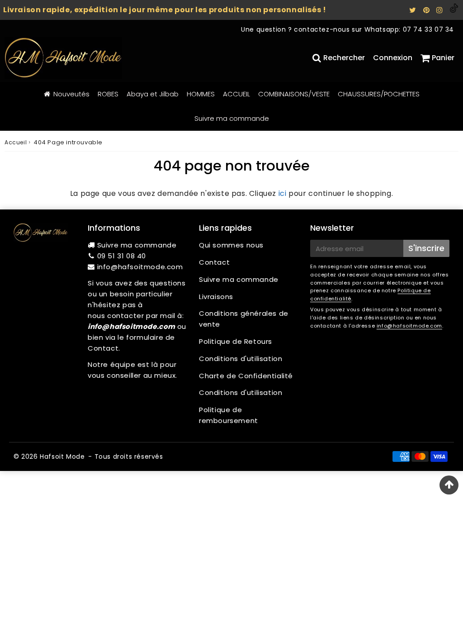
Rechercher (344, 57)
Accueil (16, 142)
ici (283, 193)
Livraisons (216, 296)
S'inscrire (426, 248)
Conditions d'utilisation (240, 358)
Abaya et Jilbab (153, 94)
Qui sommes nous (231, 245)
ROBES (108, 94)
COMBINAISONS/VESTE (294, 94)
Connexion (392, 57)
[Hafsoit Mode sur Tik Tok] (453, 10)
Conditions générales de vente (243, 319)
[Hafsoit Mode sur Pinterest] (427, 10)
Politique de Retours (235, 341)
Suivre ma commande (231, 118)
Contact (214, 262)
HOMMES (201, 94)
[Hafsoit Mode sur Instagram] (440, 10)
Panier (443, 57)
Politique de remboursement (228, 415)
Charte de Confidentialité (246, 375)
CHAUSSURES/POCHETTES (379, 94)
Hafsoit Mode (62, 456)
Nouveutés (71, 94)
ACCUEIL (236, 94)
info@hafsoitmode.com (140, 266)
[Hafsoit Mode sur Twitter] (413, 10)
